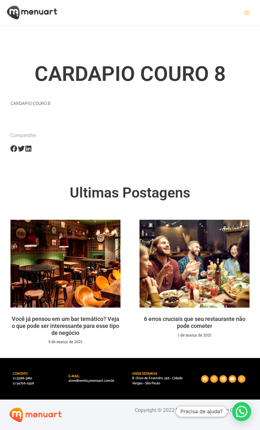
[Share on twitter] (21, 149)
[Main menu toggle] (247, 13)
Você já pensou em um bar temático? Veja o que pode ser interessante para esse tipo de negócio (65, 326)
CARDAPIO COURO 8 (30, 103)
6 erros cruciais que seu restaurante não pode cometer (194, 322)
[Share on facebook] (14, 149)
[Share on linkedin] (28, 149)
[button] (241, 411)
